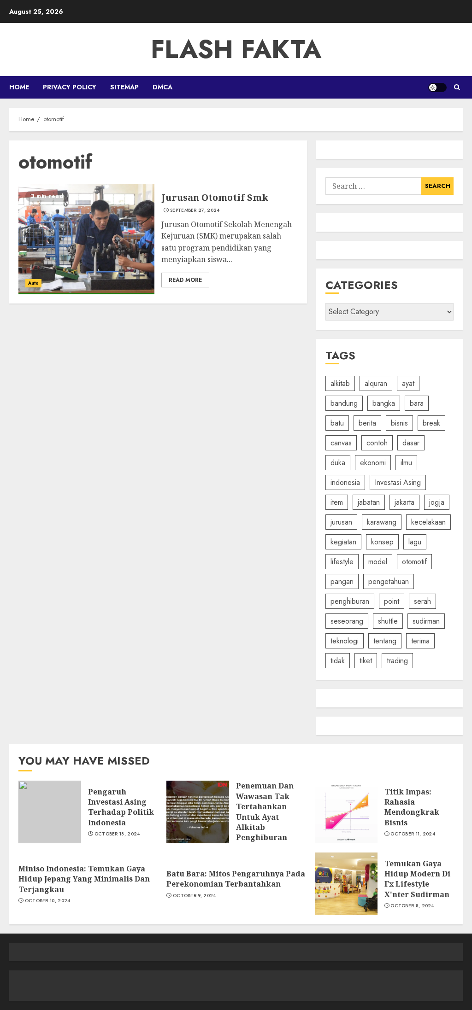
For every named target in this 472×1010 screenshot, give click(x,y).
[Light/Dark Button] (437, 87)
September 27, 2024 (194, 210)
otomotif (414, 561)
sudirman (426, 621)
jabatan (369, 502)
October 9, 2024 (194, 896)
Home (19, 87)
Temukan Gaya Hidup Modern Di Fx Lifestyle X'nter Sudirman (417, 878)
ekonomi (373, 462)
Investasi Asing (398, 482)
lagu (414, 542)
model (377, 561)
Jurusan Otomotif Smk (214, 197)
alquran (376, 383)
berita (367, 423)
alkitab (340, 383)
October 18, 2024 (117, 834)
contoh (377, 443)
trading (397, 660)
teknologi (344, 641)
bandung (344, 403)
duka (337, 462)
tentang (384, 641)
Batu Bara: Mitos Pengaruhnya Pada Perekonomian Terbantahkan (235, 879)
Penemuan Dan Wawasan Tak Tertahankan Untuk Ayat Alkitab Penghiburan (265, 811)
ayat (408, 383)
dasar (410, 443)
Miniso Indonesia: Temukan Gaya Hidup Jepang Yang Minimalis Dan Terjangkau (84, 879)
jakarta (404, 502)
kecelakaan (428, 522)
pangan (342, 581)
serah (422, 601)
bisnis (399, 423)
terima (420, 641)
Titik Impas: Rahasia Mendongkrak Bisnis (411, 807)
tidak (337, 660)
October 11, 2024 (412, 834)
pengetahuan (388, 581)
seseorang (346, 621)
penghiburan (349, 601)
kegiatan (343, 542)
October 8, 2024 (412, 906)
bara (417, 403)
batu (337, 423)
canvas (341, 443)
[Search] (457, 87)
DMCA (162, 87)
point (391, 601)
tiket (366, 660)
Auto (33, 283)
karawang (381, 522)
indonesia (345, 482)
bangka (383, 403)
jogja (436, 502)
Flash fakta (236, 49)
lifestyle (342, 561)
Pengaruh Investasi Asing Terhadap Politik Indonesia (121, 807)
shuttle (388, 621)
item (336, 502)
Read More (185, 280)
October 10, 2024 (48, 901)
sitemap (124, 87)
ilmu (406, 462)
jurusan (341, 522)
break (431, 423)
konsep (382, 542)
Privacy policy (69, 87)
